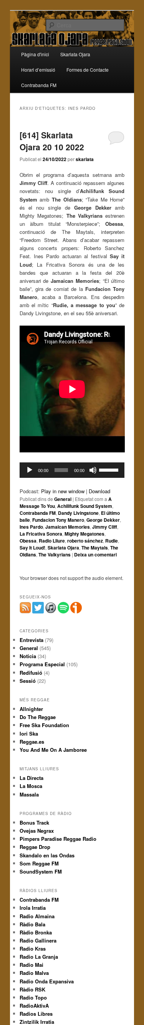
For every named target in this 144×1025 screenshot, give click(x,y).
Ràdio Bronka (36, 932)
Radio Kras (33, 948)
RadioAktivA (34, 1005)
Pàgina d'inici (35, 54)
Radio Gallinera (38, 940)
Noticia (28, 656)
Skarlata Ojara (75, 54)
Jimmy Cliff (104, 526)
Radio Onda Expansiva (47, 981)
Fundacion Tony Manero (58, 519)
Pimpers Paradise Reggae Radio (58, 838)
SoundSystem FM (41, 871)
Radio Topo (33, 997)
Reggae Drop (35, 846)
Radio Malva (34, 972)
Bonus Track (34, 822)
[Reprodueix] (29, 470)
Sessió (28, 680)
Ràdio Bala (32, 924)
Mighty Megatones (84, 533)
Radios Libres (36, 1013)
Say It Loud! (32, 547)
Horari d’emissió (38, 69)
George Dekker (103, 519)
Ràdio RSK (32, 989)
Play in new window (62, 491)
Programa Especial (42, 664)
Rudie (111, 540)
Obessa (28, 540)
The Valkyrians (54, 554)
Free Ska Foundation (44, 725)
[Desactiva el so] (93, 470)
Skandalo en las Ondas (47, 855)
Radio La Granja (39, 956)
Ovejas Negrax (37, 830)
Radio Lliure (52, 540)
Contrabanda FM (38, 85)
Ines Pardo (31, 526)
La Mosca (31, 786)
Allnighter (31, 708)
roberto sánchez (85, 540)
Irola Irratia (33, 907)
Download (99, 491)
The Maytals (94, 547)
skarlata (85, 159)
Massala (29, 794)
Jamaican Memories (67, 526)
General (62, 499)
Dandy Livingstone (78, 512)
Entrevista (31, 640)
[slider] (110, 469)
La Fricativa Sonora (41, 533)
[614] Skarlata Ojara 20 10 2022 (52, 141)
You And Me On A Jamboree (53, 749)
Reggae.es (32, 741)
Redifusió (31, 672)
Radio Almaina (37, 916)
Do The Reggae (38, 717)
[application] (72, 470)
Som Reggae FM (39, 863)
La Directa (31, 777)
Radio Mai (31, 964)
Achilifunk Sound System (84, 505)
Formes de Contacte (87, 69)
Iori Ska (29, 733)
